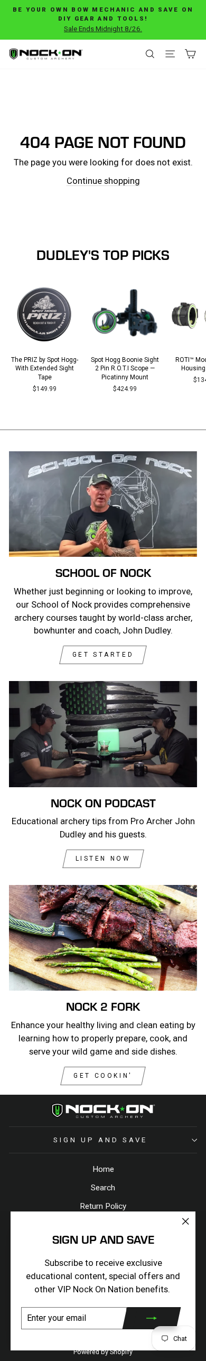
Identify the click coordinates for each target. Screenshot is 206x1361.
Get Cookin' (103, 1075)
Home (103, 1169)
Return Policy (103, 1206)
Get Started (103, 654)
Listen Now (103, 858)
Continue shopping (103, 181)
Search (103, 1187)
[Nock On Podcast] (103, 734)
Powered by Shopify (103, 1352)
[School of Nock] (103, 504)
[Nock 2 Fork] (103, 938)
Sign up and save (100, 1140)
